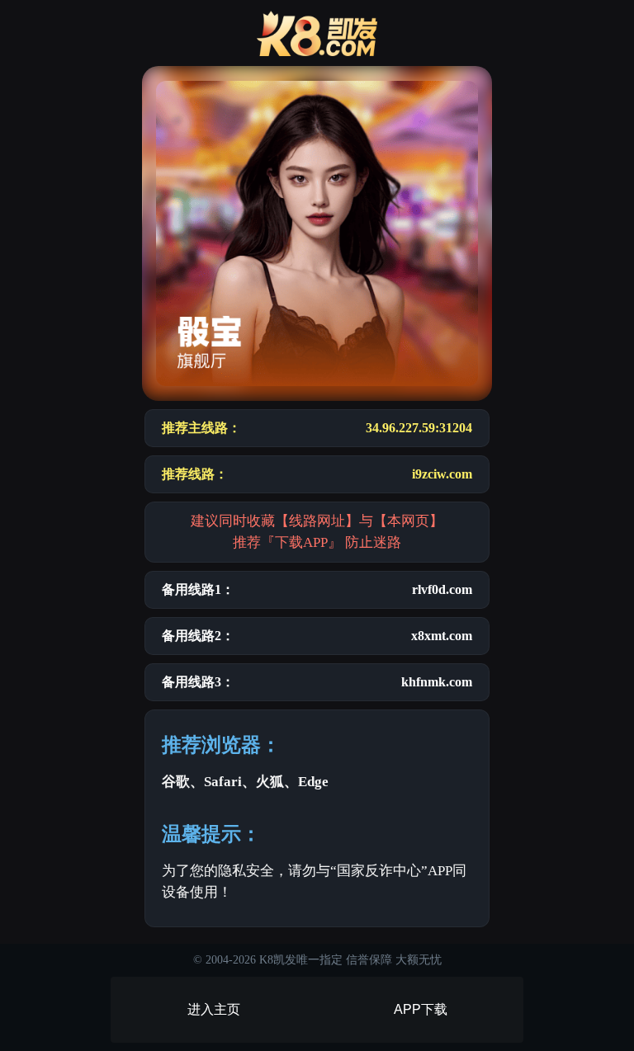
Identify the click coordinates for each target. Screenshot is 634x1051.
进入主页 (213, 1009)
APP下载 (420, 1009)
